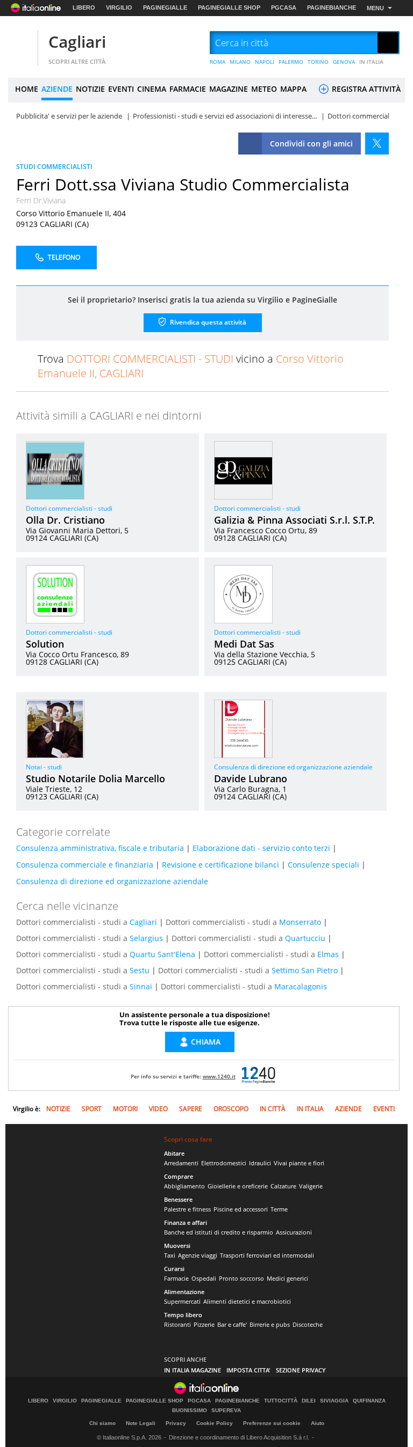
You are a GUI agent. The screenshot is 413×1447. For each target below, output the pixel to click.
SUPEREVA (226, 1410)
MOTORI (125, 1108)
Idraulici (260, 1163)
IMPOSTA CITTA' (248, 1370)
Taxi (169, 1255)
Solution (45, 643)
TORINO (318, 61)
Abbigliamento (184, 1186)
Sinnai (141, 986)
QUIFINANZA (369, 1401)
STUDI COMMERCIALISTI (54, 166)
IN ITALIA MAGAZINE (192, 1370)
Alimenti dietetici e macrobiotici (247, 1301)
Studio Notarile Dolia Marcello (95, 778)
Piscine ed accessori (240, 1209)
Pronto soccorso (241, 1278)
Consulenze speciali (323, 865)
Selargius (146, 938)
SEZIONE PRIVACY (301, 1370)
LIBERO (84, 7)
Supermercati (182, 1301)
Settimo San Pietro (305, 970)
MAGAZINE (228, 89)
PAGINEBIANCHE (331, 7)
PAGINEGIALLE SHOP (229, 7)
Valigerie (311, 1186)
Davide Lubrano (250, 778)
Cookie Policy (214, 1423)
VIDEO (158, 1108)
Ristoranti (177, 1324)
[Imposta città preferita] (21, 43)
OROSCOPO (230, 1108)
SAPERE (190, 1108)
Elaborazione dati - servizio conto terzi (261, 848)
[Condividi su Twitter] (377, 144)
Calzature (283, 1186)
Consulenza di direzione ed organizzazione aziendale (293, 767)
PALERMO (291, 61)
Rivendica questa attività (207, 321)
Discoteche (308, 1324)
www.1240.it (219, 1076)
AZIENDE (57, 89)
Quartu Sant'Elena (162, 954)
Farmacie (176, 1278)
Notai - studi (44, 767)
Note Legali (140, 1423)
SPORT (92, 1108)
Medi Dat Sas (244, 643)
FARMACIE (187, 89)
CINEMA (151, 89)
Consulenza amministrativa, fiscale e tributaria (100, 848)
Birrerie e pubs (270, 1324)
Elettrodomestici (223, 1163)
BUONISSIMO (189, 1410)
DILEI (309, 1401)
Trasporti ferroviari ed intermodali (267, 1255)
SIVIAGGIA (334, 1401)
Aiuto (317, 1423)
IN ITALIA (371, 61)
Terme (279, 1209)
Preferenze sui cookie (272, 1423)
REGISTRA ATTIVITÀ (365, 89)
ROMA (217, 61)
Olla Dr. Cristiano (65, 519)
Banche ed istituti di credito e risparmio (218, 1232)
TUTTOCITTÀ (280, 1401)
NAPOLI (264, 61)
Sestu (139, 970)
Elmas (328, 954)
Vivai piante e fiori (299, 1163)
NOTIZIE (90, 89)
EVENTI (121, 89)
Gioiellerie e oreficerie (238, 1186)
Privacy (176, 1423)
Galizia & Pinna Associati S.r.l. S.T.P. (294, 519)
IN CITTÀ (273, 1108)
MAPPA (293, 89)
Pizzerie (204, 1324)
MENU (375, 8)
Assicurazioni (294, 1232)
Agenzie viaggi (197, 1255)
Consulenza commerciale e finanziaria (84, 865)
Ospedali (203, 1278)
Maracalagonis (300, 986)
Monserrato (300, 922)
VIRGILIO (119, 7)
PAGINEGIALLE (165, 7)
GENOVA (344, 61)
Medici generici (287, 1278)
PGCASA (283, 7)
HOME (26, 89)
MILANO (240, 61)
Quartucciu (305, 938)
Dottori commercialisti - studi (69, 508)
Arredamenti (181, 1163)
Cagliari (77, 42)
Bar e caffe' (232, 1324)
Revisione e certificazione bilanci (220, 865)
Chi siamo (102, 1423)
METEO (264, 89)
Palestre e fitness (187, 1209)
